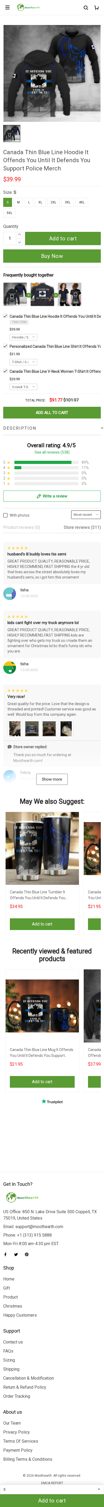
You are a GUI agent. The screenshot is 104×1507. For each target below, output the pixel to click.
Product (10, 1297)
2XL (53, 202)
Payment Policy (18, 1450)
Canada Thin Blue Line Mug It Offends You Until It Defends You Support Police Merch (41, 1053)
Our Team (12, 1423)
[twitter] (17, 1254)
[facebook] (7, 1254)
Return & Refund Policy (24, 1387)
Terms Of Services (20, 1441)
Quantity (10, 226)
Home (8, 1279)
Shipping (11, 1369)
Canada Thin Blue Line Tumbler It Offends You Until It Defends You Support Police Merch (37, 895)
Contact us (13, 1342)
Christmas (12, 1306)
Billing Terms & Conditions (27, 1459)
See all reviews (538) (52, 452)
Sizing (9, 1360)
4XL (82, 202)
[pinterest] (28, 1254)
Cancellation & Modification (28, 1378)
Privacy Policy (16, 1432)
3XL (67, 202)
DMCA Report (52, 1483)
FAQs (8, 1351)
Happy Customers (20, 1315)
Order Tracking (16, 1396)
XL (40, 202)
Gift (6, 1288)
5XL (9, 213)
